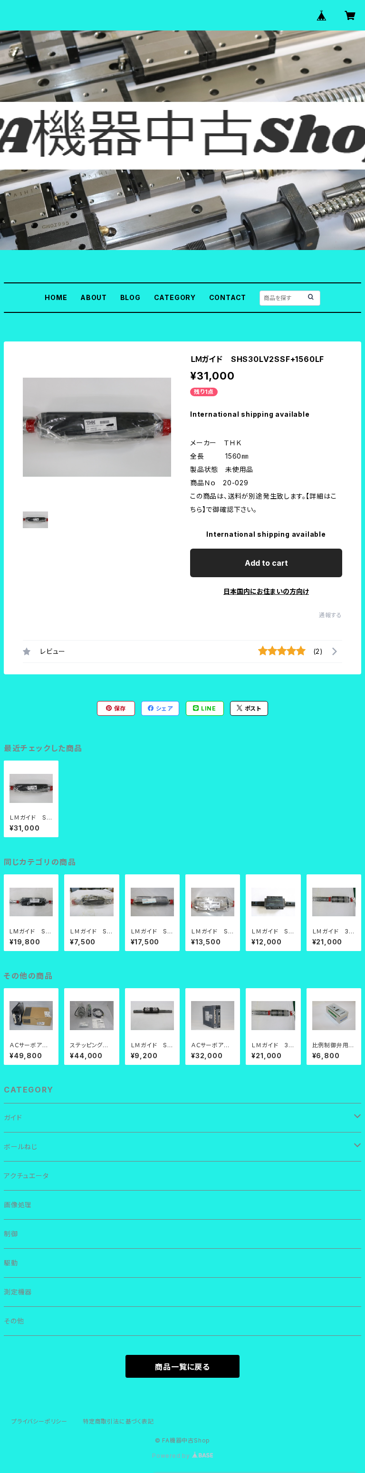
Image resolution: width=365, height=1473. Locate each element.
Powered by (172, 1455)
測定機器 (18, 1292)
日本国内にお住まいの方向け (266, 591)
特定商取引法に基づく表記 (118, 1421)
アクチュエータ (26, 1176)
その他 (14, 1321)
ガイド (13, 1117)
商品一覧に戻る (182, 1367)
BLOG (130, 297)
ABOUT (93, 297)
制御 (11, 1234)
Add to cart (266, 563)
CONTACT (228, 297)
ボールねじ (21, 1146)
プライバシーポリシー (39, 1421)
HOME (56, 297)
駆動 (11, 1263)
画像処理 (18, 1205)
